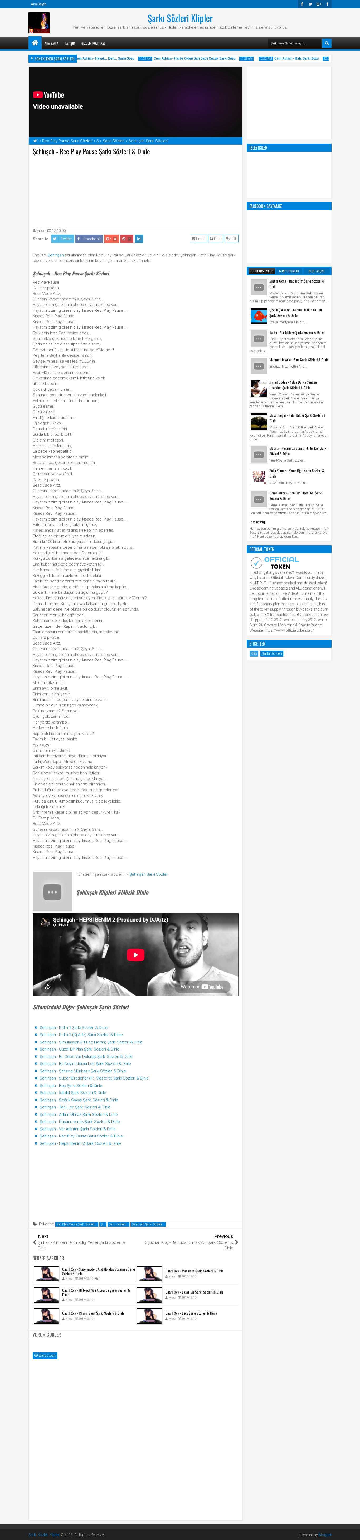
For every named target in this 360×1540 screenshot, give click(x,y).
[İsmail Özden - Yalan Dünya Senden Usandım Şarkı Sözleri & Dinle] (259, 388)
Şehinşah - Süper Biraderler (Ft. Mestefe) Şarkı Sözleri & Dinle (94, 1078)
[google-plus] (319, 4)
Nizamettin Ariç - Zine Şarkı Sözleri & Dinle (298, 359)
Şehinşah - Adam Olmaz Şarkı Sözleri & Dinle (79, 1114)
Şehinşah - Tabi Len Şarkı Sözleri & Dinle (75, 1107)
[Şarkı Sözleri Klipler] (35, 42)
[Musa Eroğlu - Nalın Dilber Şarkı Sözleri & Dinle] (259, 421)
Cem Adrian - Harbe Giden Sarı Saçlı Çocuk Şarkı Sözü (183, 58)
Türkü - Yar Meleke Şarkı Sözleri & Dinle (296, 332)
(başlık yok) (257, 521)
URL (233, 239)
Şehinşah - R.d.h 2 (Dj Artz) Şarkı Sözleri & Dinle (81, 1034)
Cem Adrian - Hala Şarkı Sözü (285, 58)
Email (200, 239)
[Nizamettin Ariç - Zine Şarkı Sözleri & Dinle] (259, 366)
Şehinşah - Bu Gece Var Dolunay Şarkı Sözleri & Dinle (86, 1056)
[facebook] (327, 4)
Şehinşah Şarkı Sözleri (148, 874)
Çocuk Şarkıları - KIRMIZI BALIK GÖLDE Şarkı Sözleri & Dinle (296, 312)
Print (217, 239)
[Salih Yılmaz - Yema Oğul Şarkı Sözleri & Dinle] (259, 477)
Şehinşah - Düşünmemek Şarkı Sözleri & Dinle (80, 1121)
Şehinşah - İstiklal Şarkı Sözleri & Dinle (73, 1092)
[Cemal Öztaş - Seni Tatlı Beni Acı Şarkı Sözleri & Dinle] (259, 499)
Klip (254, 653)
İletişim (70, 43)
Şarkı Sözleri (117, 1224)
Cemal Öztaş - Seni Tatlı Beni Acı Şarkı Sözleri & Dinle (295, 495)
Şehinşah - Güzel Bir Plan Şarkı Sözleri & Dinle (79, 1049)
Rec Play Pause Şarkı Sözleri (75, 1224)
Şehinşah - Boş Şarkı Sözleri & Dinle (71, 1085)
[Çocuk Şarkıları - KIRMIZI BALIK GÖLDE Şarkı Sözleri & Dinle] (259, 316)
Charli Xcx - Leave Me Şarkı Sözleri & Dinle (194, 1292)
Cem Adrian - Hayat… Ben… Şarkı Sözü (93, 58)
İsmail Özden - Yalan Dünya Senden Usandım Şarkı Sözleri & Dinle (293, 384)
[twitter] (310, 4)
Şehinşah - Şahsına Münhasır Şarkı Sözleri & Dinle (83, 1071)
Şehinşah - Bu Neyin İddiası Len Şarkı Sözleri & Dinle (85, 1063)
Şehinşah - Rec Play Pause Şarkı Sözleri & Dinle (81, 1136)
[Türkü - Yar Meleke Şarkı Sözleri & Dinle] (259, 338)
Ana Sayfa (38, 4)
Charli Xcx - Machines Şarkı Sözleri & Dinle (194, 1271)
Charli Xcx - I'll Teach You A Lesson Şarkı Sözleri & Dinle (96, 1292)
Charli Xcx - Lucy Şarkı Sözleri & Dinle (191, 1313)
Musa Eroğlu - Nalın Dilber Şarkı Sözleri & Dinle (297, 417)
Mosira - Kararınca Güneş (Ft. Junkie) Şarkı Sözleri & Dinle (298, 450)
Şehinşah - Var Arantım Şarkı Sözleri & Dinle (78, 1129)
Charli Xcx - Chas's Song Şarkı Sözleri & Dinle (93, 1313)
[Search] (327, 43)
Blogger (325, 1535)
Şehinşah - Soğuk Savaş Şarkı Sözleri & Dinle (79, 1100)
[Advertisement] (135, 190)
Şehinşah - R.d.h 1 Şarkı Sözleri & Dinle (74, 1027)
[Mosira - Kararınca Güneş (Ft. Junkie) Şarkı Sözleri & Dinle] (259, 454)
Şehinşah (56, 255)
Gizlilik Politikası (93, 43)
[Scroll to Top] (352, 1532)
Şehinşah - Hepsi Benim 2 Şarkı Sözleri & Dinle (80, 1143)
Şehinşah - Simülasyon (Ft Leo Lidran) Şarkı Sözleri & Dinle (91, 1042)
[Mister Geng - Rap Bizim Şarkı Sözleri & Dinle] (259, 287)
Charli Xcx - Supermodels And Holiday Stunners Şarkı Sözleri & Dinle (98, 1271)
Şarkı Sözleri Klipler (180, 18)
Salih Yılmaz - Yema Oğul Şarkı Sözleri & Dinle (296, 473)
